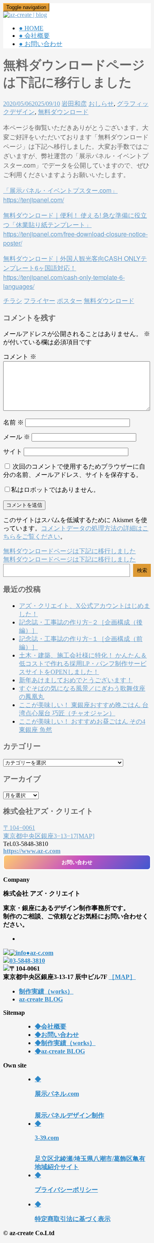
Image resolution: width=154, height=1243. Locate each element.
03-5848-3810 (27, 960)
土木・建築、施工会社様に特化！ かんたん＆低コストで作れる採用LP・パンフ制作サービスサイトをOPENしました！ (83, 663)
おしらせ (101, 103)
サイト (12, 451)
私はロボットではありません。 (55, 489)
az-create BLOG (41, 999)
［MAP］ (122, 976)
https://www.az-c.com (31, 851)
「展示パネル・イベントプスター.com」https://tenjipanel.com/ (60, 195)
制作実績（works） (46, 991)
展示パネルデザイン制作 (69, 1097)
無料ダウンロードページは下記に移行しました (69, 551)
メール (16, 437)
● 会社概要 (34, 35)
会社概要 (50, 1026)
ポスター (69, 300)
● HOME (31, 28)
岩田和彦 (74, 103)
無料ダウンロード (63, 112)
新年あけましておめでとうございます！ (76, 680)
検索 (142, 570)
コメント (19, 356)
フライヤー (39, 300)
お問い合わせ (77, 862)
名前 (13, 422)
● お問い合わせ (40, 44)
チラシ (12, 300)
